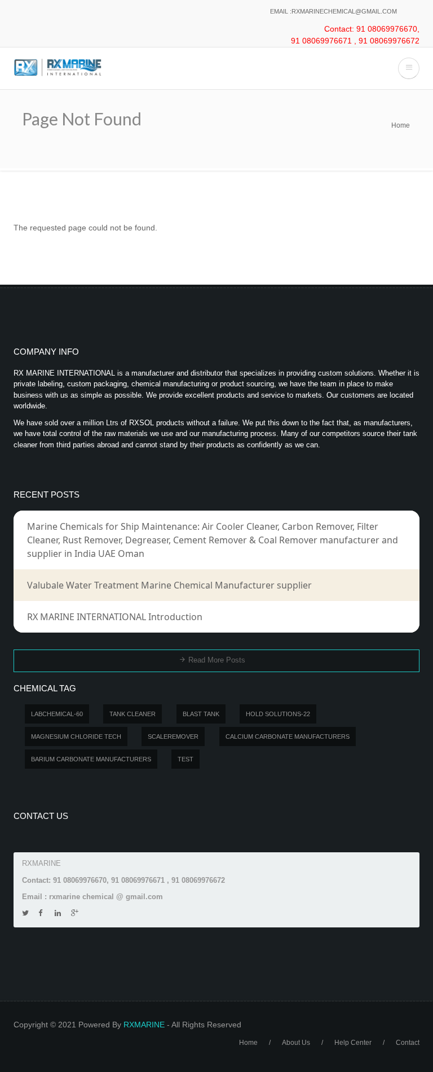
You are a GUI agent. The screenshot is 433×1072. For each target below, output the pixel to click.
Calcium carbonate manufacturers (288, 736)
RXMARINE (144, 1024)
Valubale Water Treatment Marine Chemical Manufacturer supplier (169, 585)
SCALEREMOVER (173, 736)
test (185, 759)
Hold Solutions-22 (278, 714)
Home (400, 125)
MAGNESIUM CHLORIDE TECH (76, 736)
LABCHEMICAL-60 (57, 714)
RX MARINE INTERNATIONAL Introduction (114, 617)
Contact (407, 1043)
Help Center (353, 1043)
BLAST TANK (201, 714)
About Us (296, 1043)
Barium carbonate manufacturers (91, 759)
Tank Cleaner (132, 714)
